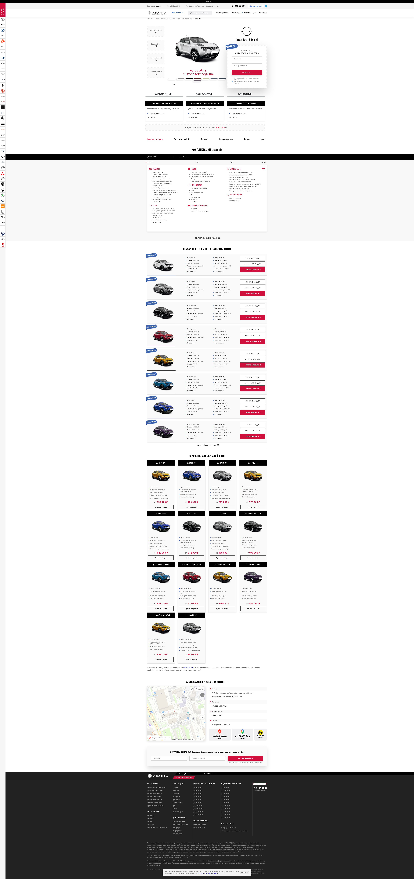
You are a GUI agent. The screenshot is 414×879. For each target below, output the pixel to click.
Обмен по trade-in (199, 827)
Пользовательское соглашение (157, 827)
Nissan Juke (189, 668)
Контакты (263, 13)
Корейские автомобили (154, 799)
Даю (246, 762)
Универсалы (176, 796)
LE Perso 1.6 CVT (192, 615)
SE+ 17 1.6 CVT (222, 462)
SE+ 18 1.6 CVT (253, 462)
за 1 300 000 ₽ (225, 796)
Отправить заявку (245, 758)
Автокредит (236, 13)
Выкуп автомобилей (199, 824)
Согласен (244, 872)
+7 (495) (260, 788)
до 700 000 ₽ (197, 796)
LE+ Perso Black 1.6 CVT (222, 564)
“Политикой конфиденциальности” (219, 861)
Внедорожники (177, 802)
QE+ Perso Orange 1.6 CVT (191, 564)
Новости (150, 821)
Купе (174, 805)
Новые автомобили (179, 821)
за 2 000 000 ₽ (225, 805)
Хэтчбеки (176, 790)
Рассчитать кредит (253, 264)
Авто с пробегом (222, 13)
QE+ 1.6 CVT (191, 513)
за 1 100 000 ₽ (225, 790)
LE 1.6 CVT (222, 513)
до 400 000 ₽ (197, 787)
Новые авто (176, 13)
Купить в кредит (252, 258)
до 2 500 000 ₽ (198, 815)
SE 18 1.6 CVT (192, 462)
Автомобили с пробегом (180, 824)
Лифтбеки (176, 793)
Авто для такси (178, 834)
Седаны (175, 787)
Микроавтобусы (178, 812)
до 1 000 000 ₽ (198, 805)
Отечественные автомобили (156, 787)
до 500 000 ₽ (197, 790)
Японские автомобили (154, 796)
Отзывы (149, 818)
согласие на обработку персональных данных (248, 762)
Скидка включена (157, 113)
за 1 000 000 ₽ (225, 787)
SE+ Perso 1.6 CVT (160, 513)
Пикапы (175, 809)
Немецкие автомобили (154, 802)
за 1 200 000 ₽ (225, 793)
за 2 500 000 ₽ (225, 809)
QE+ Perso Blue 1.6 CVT (161, 564)
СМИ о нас (150, 824)
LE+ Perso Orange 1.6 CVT (161, 615)
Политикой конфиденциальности (207, 873)
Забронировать (252, 270)
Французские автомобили (155, 805)
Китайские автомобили (154, 793)
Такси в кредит (250, 13)
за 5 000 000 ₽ (225, 815)
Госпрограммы (177, 831)
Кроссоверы (176, 799)
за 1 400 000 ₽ (225, 799)
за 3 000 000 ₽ (225, 812)
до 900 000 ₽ (197, 802)
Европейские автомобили (155, 790)
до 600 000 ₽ (197, 793)
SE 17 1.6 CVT (161, 462)
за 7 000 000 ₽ (225, 818)
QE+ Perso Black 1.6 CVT (253, 513)
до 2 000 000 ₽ (198, 812)
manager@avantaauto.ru (221, 725)
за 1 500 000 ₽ (225, 802)
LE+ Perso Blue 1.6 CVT (253, 564)
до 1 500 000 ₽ (198, 809)
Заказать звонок (256, 6)
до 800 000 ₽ (197, 799)
